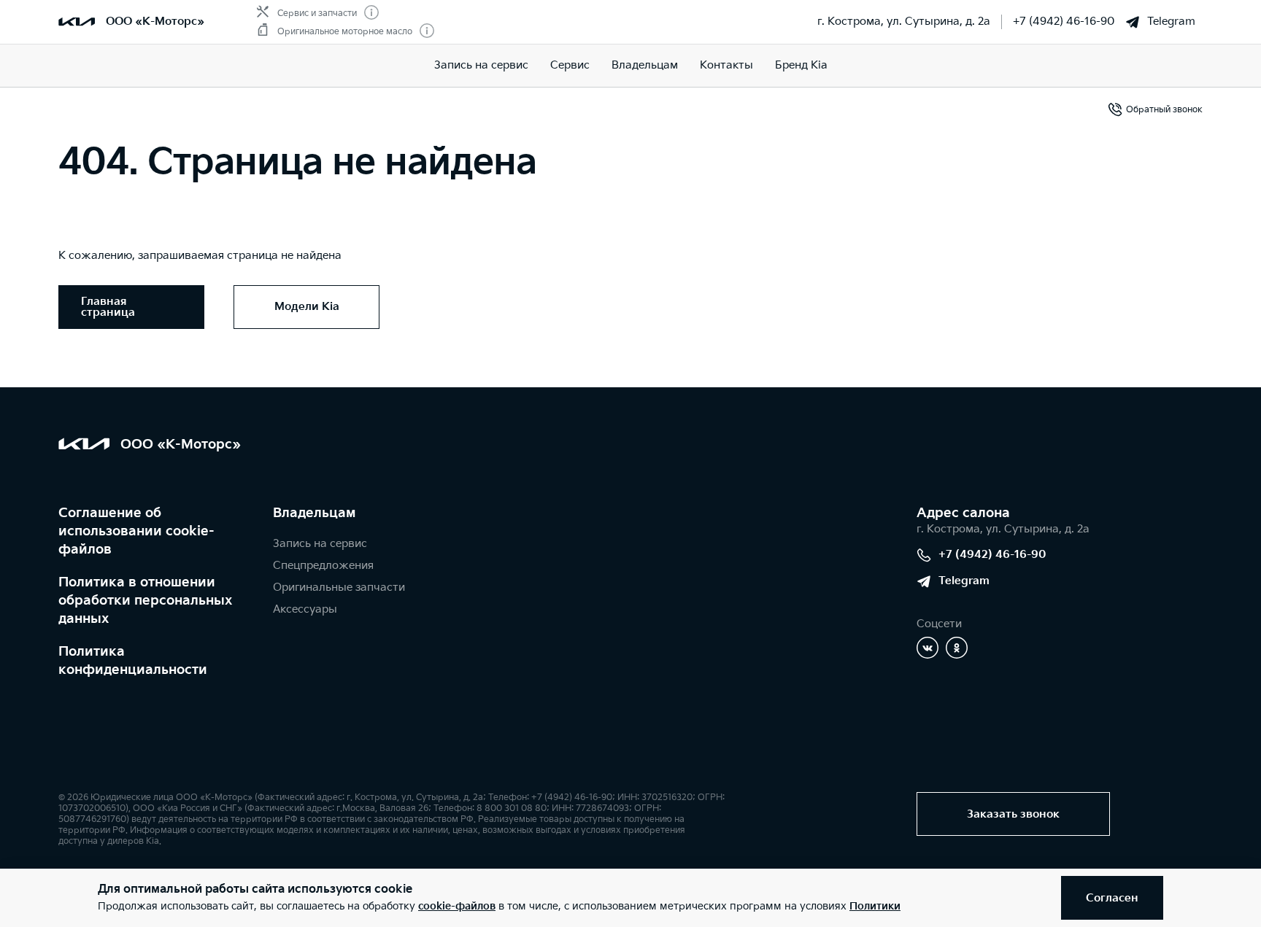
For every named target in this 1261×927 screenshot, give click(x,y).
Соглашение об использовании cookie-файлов (136, 531)
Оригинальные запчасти (339, 587)
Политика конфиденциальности (132, 661)
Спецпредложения (323, 566)
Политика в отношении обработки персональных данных (145, 601)
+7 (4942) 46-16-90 (1063, 21)
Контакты (726, 65)
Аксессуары (305, 609)
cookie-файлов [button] (456, 906)
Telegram (1171, 21)
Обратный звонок (1164, 109)
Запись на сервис (481, 65)
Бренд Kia (801, 65)
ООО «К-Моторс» (155, 21)
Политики (875, 906)
